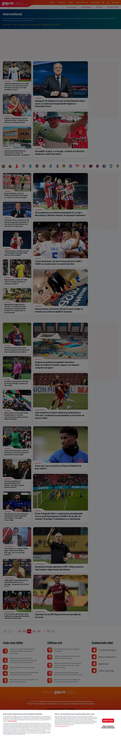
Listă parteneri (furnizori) (61, 726)
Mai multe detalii (12, 721)
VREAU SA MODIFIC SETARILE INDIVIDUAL (108, 726)
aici (31, 729)
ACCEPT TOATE (108, 720)
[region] (60, 724)
